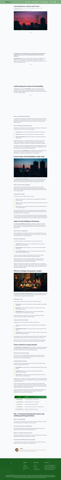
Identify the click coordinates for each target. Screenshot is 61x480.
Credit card (24, 465)
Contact (35, 466)
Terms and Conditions (37, 469)
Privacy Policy (36, 468)
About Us (35, 465)
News (24, 469)
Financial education (26, 468)
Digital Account (25, 466)
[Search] (55, 2)
